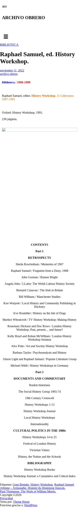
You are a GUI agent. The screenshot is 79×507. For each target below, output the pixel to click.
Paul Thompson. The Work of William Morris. (28, 491)
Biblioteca (8, 82)
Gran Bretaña (21, 484)
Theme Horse (21, 501)
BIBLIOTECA (9, 44)
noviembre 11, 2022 (12, 70)
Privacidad (6, 498)
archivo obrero (9, 74)
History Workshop (41, 484)
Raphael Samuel (64, 484)
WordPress (30, 505)
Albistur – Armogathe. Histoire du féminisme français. (32, 488)
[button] (39, 37)
